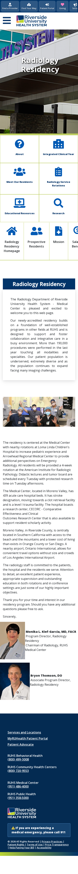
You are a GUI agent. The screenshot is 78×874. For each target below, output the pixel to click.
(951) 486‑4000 (18, 786)
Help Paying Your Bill (21, 847)
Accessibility (44, 847)
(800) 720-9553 (18, 771)
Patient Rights (16, 844)
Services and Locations (24, 732)
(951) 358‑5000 (18, 798)
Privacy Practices (52, 841)
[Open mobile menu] (7, 21)
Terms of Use (35, 844)
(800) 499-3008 (18, 759)
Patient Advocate (21, 744)
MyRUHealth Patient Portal (28, 738)
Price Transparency (57, 844)
